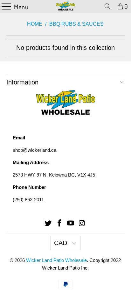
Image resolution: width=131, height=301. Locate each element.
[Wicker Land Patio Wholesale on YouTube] (71, 224)
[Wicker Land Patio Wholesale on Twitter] (48, 224)
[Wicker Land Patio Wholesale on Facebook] (59, 224)
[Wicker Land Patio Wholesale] (65, 6)
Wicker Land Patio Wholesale (56, 260)
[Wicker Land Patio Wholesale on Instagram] (82, 224)
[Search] (107, 6)
